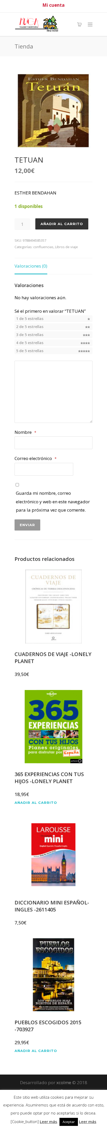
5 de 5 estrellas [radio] (29, 350)
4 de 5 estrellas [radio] (29, 342)
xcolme (63, 1082)
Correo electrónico (36, 458)
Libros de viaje (66, 247)
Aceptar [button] (69, 1121)
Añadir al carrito (62, 224)
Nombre (25, 432)
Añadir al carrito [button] (36, 802)
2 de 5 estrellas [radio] (29, 326)
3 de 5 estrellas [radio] (29, 334)
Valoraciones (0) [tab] (31, 266)
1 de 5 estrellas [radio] (29, 318)
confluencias (43, 247)
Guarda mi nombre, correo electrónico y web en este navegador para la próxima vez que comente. (53, 501)
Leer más (48, 1121)
